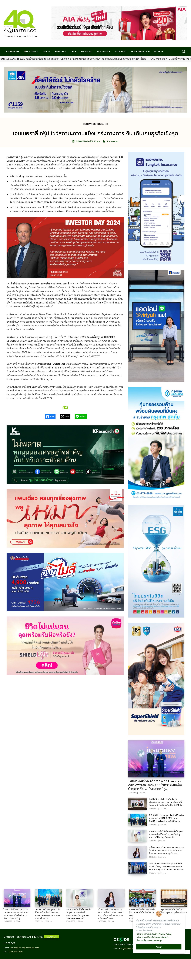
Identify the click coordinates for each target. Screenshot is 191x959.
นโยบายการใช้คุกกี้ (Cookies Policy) (152, 937)
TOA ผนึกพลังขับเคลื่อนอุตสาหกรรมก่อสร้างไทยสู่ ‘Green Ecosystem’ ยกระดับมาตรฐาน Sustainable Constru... (166, 866)
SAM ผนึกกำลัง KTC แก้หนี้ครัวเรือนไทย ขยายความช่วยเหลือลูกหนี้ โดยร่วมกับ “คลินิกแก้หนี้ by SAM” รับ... (166, 802)
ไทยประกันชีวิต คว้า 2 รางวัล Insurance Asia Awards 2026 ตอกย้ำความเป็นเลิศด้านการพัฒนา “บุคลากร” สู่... (155, 784)
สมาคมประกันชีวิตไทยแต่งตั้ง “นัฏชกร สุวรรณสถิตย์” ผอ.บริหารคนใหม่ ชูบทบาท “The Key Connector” (166, 834)
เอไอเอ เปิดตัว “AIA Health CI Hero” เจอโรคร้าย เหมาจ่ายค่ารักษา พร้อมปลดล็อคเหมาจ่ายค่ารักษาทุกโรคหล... (166, 850)
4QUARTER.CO (129, 948)
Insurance (102, 124)
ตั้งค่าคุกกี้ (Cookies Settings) (149, 940)
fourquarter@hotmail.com (25, 947)
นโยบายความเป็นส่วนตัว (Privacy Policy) (154, 934)
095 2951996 (16, 951)
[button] (183, 51)
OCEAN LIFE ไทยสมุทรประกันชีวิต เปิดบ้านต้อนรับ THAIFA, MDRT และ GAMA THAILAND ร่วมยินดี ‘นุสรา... (166, 818)
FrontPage (89, 124)
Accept (159, 947)
